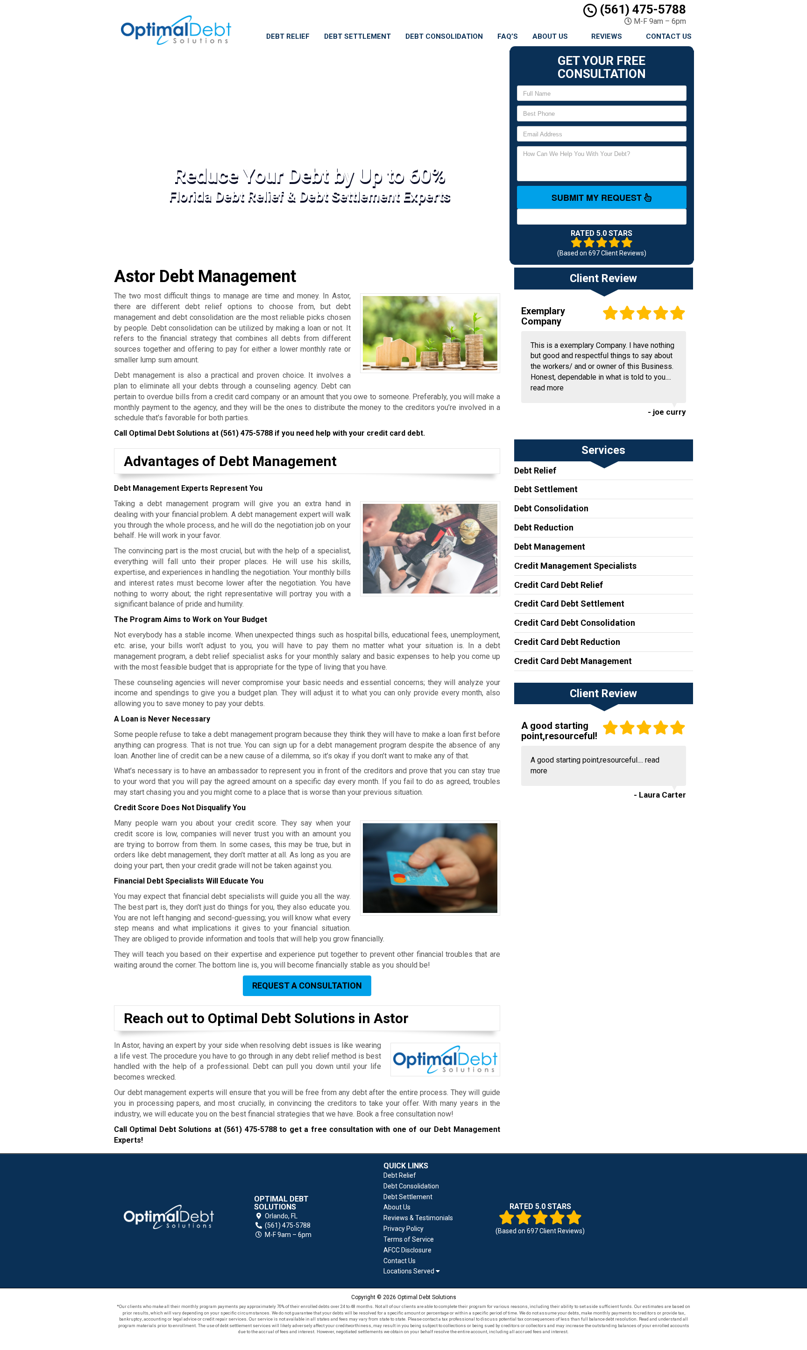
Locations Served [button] (409, 1271)
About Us (550, 36)
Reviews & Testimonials (418, 1218)
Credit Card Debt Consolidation (574, 623)
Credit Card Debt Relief (558, 585)
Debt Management (549, 546)
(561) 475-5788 (641, 9)
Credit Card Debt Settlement (569, 603)
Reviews (606, 36)
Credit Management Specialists (575, 566)
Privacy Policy (403, 1228)
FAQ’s (507, 36)
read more (547, 387)
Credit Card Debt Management (573, 661)
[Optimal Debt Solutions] (169, 1217)
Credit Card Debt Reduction (567, 642)
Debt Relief (288, 36)
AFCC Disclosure (407, 1250)
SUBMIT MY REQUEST (598, 197)
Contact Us (669, 36)
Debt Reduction (543, 527)
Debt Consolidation (444, 36)
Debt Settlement (357, 36)
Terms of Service (408, 1239)
